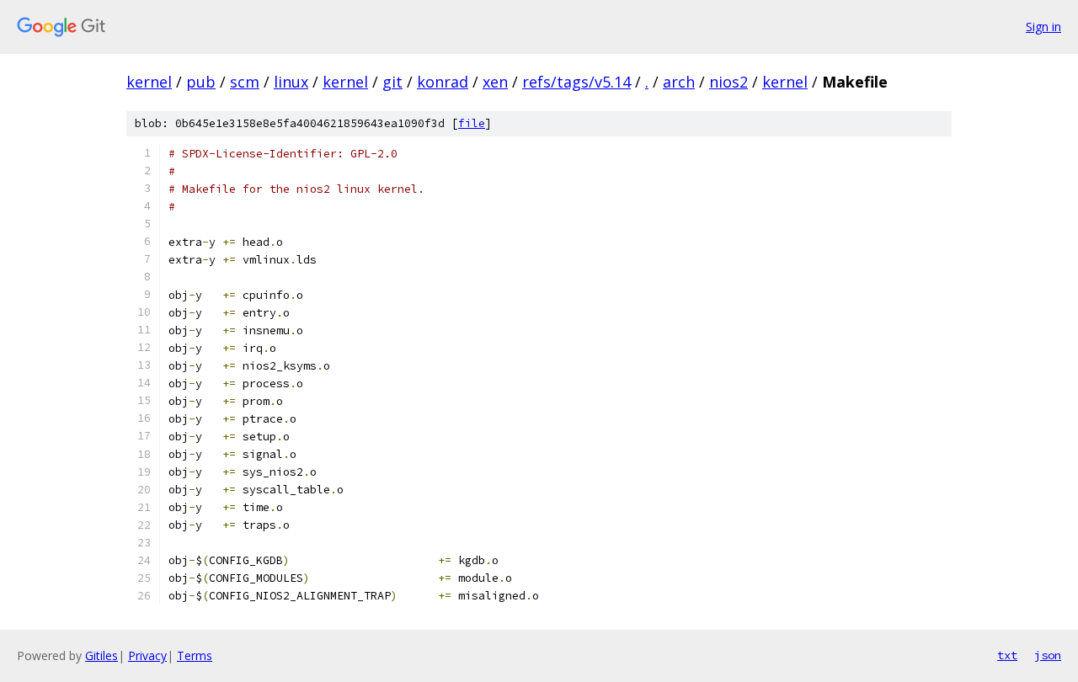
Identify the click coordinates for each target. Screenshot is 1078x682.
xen (495, 82)
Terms (194, 655)
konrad (442, 82)
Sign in (1043, 27)
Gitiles (101, 655)
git (392, 82)
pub (201, 82)
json (1047, 655)
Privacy (147, 655)
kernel (149, 82)
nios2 (728, 82)
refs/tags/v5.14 (576, 82)
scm (244, 82)
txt (1007, 655)
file (471, 123)
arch (679, 82)
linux (291, 82)
